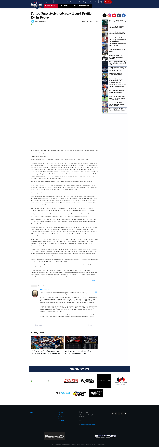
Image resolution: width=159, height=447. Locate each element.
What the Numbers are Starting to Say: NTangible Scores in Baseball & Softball (117, 63)
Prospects (60, 412)
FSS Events (60, 420)
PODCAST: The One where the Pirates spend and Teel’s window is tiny (117, 85)
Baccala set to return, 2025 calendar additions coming (115, 74)
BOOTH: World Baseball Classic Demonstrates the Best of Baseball (117, 21)
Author (33, 286)
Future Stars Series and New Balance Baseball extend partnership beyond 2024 (116, 80)
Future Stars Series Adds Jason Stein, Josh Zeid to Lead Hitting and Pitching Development (117, 39)
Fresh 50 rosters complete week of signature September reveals (81, 346)
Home (31, 412)
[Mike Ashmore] (35, 293)
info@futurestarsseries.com (88, 424)
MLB (58, 414)
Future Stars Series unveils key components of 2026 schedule (116, 27)
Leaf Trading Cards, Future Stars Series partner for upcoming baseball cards (116, 57)
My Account (33, 415)
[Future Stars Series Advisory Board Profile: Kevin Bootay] (64, 85)
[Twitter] (96, 292)
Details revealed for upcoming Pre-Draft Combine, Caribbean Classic (117, 109)
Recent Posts (42, 286)
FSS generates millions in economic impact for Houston (117, 44)
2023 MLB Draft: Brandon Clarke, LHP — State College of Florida (117, 91)
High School (60, 416)
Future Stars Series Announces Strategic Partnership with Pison (117, 32)
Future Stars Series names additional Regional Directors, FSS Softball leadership (117, 104)
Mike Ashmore (40, 21)
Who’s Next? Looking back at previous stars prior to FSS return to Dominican (47, 346)
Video (58, 418)
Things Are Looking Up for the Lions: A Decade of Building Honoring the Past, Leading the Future (117, 69)
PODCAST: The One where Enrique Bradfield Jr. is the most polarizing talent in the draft (117, 98)
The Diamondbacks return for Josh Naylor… (117, 50)
